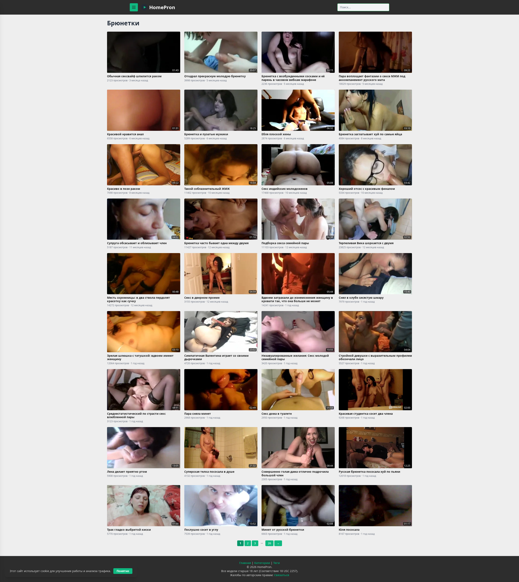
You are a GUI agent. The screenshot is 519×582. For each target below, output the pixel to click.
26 (269, 543)
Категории (262, 563)
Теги (276, 563)
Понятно (123, 571)
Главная (245, 563)
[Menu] (134, 7)
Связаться (281, 575)
